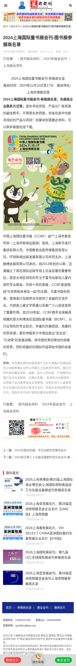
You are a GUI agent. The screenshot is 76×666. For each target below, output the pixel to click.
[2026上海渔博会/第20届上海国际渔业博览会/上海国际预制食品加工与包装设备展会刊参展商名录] (13, 490)
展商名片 (59, 607)
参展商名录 (24, 607)
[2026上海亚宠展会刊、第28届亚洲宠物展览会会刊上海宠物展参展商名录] (13, 584)
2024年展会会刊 (53, 404)
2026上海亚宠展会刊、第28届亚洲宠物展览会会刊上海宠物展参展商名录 (48, 578)
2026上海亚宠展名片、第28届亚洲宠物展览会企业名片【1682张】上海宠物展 (48, 509)
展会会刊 (15, 26)
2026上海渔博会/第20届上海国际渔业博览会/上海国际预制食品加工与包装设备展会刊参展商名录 (49, 485)
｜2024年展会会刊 (53, 59)
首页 (5, 26)
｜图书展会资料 (28, 59)
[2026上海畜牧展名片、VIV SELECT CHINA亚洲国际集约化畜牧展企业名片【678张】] (13, 538)
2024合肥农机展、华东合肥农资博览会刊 (40, 450)
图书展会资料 (28, 404)
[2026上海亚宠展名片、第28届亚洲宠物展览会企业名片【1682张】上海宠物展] (13, 514)
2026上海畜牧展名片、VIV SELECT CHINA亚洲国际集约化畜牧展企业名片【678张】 (48, 533)
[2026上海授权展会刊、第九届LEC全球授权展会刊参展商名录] (13, 563)
